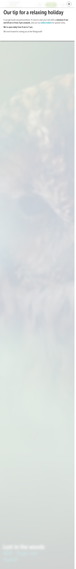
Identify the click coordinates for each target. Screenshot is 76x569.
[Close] (69, 3)
